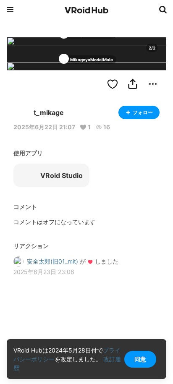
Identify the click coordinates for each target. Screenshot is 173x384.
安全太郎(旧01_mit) (52, 261)
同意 (140, 359)
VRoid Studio (61, 175)
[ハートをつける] (112, 84)
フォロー (143, 112)
